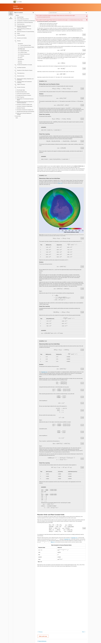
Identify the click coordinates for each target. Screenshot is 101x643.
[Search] (69, 12)
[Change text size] (86, 12)
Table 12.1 (53, 541)
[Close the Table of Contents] (33, 12)
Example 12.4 (44, 371)
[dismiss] (86, 16)
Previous (40, 631)
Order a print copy (43, 636)
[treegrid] (24, 66)
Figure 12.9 (60, 183)
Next (83, 631)
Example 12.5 (67, 539)
